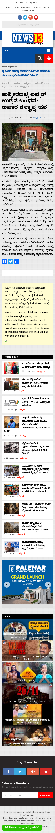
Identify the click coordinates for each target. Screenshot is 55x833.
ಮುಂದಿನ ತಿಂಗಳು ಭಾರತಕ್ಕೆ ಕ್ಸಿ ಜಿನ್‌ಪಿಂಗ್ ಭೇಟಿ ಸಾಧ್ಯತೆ (36, 365)
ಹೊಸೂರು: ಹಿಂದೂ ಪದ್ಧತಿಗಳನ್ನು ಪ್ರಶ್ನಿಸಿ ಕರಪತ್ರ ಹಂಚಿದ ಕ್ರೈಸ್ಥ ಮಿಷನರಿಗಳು (36, 470)
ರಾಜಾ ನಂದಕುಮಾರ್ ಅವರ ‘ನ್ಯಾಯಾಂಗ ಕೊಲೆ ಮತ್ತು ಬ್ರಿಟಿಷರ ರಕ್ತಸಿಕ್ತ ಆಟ (36, 508)
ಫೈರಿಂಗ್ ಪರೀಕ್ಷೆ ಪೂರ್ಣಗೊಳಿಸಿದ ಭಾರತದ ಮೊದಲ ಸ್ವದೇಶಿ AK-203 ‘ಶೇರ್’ (35, 449)
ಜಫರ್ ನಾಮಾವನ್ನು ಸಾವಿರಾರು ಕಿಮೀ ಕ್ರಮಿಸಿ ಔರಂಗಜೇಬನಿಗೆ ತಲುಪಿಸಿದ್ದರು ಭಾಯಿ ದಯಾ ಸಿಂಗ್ (27, 424)
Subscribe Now (27, 11)
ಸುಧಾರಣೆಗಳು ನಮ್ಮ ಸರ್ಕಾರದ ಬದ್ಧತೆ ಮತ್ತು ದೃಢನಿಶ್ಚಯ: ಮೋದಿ (33, 546)
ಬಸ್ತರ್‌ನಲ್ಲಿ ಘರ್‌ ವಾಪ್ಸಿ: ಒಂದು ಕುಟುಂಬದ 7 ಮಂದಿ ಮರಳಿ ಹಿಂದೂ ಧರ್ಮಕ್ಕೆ (36, 489)
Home (8, 8)
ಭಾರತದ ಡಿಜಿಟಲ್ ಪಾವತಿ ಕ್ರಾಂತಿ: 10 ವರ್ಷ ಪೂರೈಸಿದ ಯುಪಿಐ (36, 402)
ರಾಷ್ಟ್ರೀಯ (37, 118)
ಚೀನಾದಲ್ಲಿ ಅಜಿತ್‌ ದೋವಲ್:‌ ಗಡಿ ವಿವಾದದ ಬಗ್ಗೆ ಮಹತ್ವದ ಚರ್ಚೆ (35, 383)
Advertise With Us (41, 8)
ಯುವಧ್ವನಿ (23, 436)
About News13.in (22, 8)
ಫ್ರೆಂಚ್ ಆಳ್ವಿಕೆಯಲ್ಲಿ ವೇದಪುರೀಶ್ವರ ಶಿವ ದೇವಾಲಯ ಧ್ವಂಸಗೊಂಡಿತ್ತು (36, 527)
